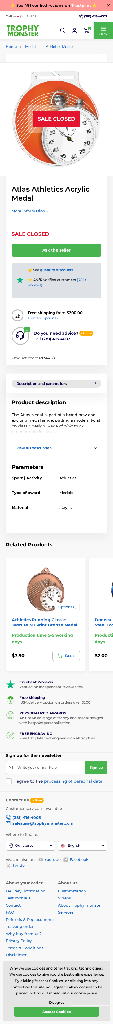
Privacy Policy (19, 940)
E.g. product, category (40, 47)
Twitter (19, 865)
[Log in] (74, 30)
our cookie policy (82, 993)
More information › (30, 211)
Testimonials (18, 898)
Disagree (56, 1002)
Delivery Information (25, 891)
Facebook (79, 859)
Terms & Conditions (24, 947)
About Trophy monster (80, 905)
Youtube (53, 859)
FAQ (10, 912)
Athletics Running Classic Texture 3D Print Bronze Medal (44, 622)
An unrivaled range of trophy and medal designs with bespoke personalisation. (61, 720)
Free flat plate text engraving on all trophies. (57, 738)
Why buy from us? (23, 933)
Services (66, 912)
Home (11, 46)
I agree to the (58, 781)
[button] (63, 30)
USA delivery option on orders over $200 (54, 702)
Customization (72, 891)
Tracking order (20, 926)
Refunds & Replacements (30, 919)
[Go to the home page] (23, 31)
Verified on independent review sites (51, 687)
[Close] (109, 5)
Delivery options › (43, 318)
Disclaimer (16, 954)
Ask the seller (56, 250)
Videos (64, 898)
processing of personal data (73, 781)
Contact (13, 905)
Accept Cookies (56, 1012)
